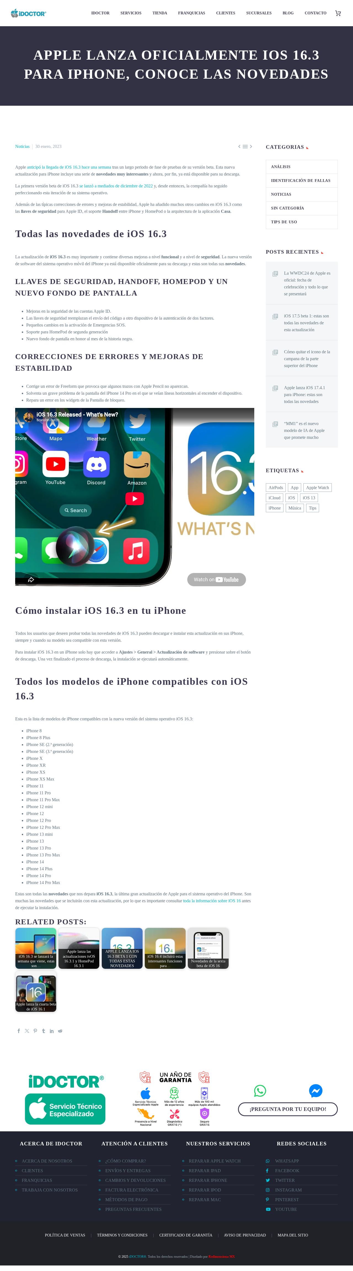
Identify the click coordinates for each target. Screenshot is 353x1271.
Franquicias (191, 13)
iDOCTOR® (137, 1257)
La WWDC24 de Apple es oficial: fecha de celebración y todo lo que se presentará (307, 283)
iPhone (275, 508)
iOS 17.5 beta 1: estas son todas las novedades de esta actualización (306, 323)
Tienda (160, 13)
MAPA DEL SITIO (293, 1235)
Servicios (131, 13)
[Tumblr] (43, 1031)
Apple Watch (317, 487)
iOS (291, 497)
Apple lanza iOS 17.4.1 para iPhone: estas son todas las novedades (304, 394)
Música (294, 508)
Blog (288, 13)
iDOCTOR (100, 13)
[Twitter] (27, 1031)
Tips (312, 508)
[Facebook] (19, 1031)
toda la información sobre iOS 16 (212, 900)
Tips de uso (284, 222)
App (294, 487)
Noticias (22, 146)
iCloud (274, 497)
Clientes (225, 13)
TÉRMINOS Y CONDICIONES (122, 1235)
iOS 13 (309, 497)
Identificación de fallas (301, 181)
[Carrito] (340, 13)
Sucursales (259, 13)
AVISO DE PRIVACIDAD (245, 1235)
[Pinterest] (35, 1031)
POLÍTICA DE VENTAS (65, 1235)
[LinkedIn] (52, 1031)
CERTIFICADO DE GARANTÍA (185, 1235)
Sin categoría (287, 208)
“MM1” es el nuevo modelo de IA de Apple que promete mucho (304, 430)
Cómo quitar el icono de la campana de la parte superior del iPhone (307, 358)
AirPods (276, 487)
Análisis (281, 167)
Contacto (316, 13)
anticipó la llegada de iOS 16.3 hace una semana (69, 167)
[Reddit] (60, 1031)
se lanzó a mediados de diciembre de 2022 (116, 186)
